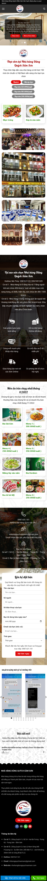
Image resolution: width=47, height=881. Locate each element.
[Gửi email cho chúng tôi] (21, 826)
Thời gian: (8, 636)
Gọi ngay (40, 878)
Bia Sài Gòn (7, 424)
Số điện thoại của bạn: (13, 608)
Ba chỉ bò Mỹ (8, 495)
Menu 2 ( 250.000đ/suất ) (33, 496)
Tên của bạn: (9, 588)
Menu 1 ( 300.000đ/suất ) (33, 425)
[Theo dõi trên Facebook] (17, 826)
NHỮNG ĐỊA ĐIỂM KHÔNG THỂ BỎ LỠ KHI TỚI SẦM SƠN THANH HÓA (23, 749)
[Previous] (3, 115)
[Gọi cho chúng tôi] (26, 826)
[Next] (43, 115)
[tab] (16, 82)
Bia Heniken (31, 473)
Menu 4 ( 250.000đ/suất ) (10, 449)
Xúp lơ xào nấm (33, 120)
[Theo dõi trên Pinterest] (30, 826)
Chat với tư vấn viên (17, 878)
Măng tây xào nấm (11, 473)
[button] (3, 9)
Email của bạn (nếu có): (13, 627)
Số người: (7, 598)
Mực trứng (8, 120)
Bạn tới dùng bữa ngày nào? (15, 617)
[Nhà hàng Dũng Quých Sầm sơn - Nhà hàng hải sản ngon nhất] (23, 9)
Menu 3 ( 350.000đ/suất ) (33, 449)
